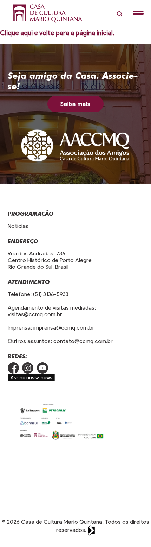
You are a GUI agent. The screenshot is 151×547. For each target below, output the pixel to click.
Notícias (18, 226)
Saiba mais (75, 104)
